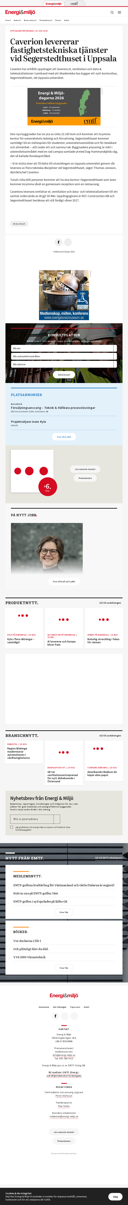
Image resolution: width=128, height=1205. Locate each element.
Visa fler (64, 912)
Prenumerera (85, 478)
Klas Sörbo (64, 1106)
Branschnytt (30, 20)
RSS (74, 1016)
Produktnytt (46, 20)
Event (58, 20)
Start (8, 20)
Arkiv (66, 20)
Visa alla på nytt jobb (64, 581)
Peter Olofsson (64, 1095)
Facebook (55, 1016)
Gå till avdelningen (110, 602)
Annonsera (44, 1007)
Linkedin (65, 1016)
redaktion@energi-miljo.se (64, 1116)
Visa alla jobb (64, 436)
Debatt (17, 20)
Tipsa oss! (75, 1007)
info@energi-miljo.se (64, 1055)
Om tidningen (59, 1007)
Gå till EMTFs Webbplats (109, 857)
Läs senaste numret (85, 469)
